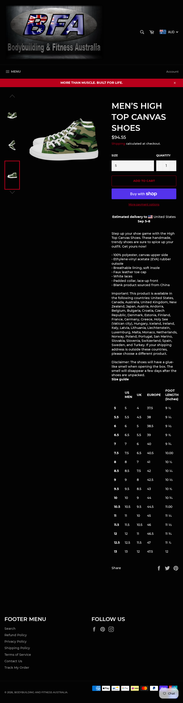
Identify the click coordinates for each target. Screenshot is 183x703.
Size (115, 155)
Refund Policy (15, 635)
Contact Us (13, 661)
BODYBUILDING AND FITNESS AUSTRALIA (40, 692)
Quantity (163, 155)
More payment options (144, 204)
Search (10, 629)
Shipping (118, 143)
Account (172, 71)
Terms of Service (17, 655)
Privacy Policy (15, 641)
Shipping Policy (17, 648)
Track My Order (16, 668)
